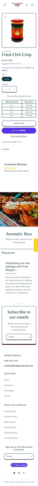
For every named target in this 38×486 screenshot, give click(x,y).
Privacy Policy (10, 411)
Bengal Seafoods (15, 482)
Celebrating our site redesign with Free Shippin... (17, 266)
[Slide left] (14, 303)
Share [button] (6, 149)
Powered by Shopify (27, 482)
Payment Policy (10, 417)
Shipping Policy (10, 433)
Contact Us (8, 385)
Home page (9, 391)
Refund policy (10, 422)
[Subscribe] (29, 337)
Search (7, 396)
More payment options (19, 136)
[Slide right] (24, 303)
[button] (5, 5)
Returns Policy (10, 427)
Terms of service (11, 438)
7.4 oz (6, 79)
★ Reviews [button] (36, 245)
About (6, 380)
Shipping (4, 63)
